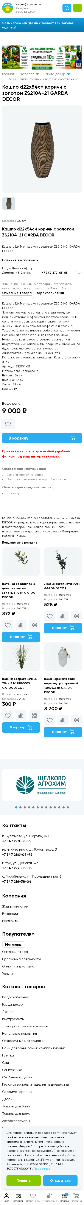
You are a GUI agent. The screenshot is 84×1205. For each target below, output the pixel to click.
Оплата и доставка (18, 966)
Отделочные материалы (22, 1041)
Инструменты (13, 1019)
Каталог (27, 74)
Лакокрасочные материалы (25, 1026)
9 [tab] (51, 807)
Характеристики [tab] (50, 293)
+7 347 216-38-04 (16, 882)
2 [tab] (20, 807)
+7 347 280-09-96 (17, 855)
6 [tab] (38, 807)
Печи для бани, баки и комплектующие (34, 1048)
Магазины (13, 944)
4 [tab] (29, 807)
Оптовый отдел (15, 952)
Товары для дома (16, 1113)
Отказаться (60, 1180)
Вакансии (10, 914)
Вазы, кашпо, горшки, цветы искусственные (43, 79)
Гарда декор (55, 74)
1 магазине (15, 603)
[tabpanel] (42, 785)
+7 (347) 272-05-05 (28, 4)
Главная (8, 74)
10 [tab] (55, 807)
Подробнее (42, 1168)
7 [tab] (42, 807)
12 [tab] (63, 807)
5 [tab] (33, 807)
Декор (7, 1012)
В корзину (18, 438)
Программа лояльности (21, 959)
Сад (5, 1063)
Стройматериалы (17, 1092)
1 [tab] (16, 807)
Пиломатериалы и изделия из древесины (35, 1084)
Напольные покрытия (19, 1033)
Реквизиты (10, 921)
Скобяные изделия (17, 1077)
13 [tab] (68, 807)
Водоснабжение (15, 997)
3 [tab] (25, 807)
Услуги (7, 974)
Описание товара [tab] (17, 293)
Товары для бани (16, 1106)
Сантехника (12, 1070)
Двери (7, 1099)
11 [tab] (59, 807)
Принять (24, 1180)
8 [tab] (46, 807)
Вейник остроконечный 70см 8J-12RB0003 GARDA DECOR (19, 683)
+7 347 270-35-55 (16, 841)
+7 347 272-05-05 (54, 273)
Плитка (8, 1055)
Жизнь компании (15, 906)
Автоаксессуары (16, 1121)
